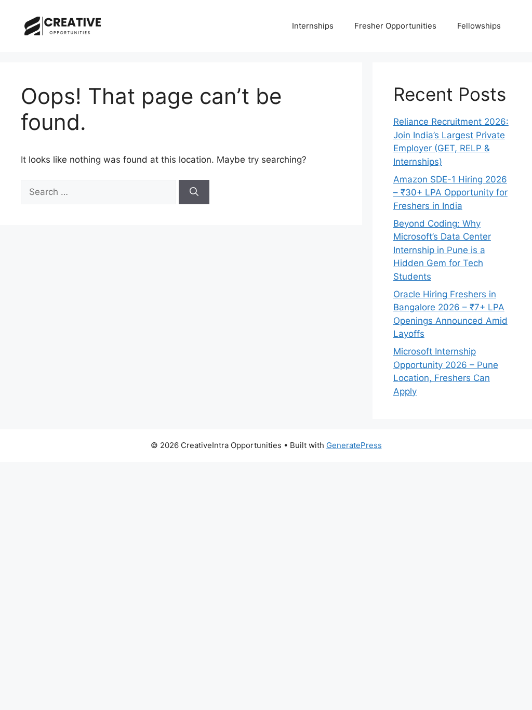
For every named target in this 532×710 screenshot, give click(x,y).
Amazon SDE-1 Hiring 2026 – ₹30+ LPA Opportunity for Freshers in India (450, 192)
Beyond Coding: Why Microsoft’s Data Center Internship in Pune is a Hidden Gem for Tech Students (442, 250)
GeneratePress (354, 445)
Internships (313, 26)
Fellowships (479, 26)
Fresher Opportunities (395, 26)
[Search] (194, 192)
